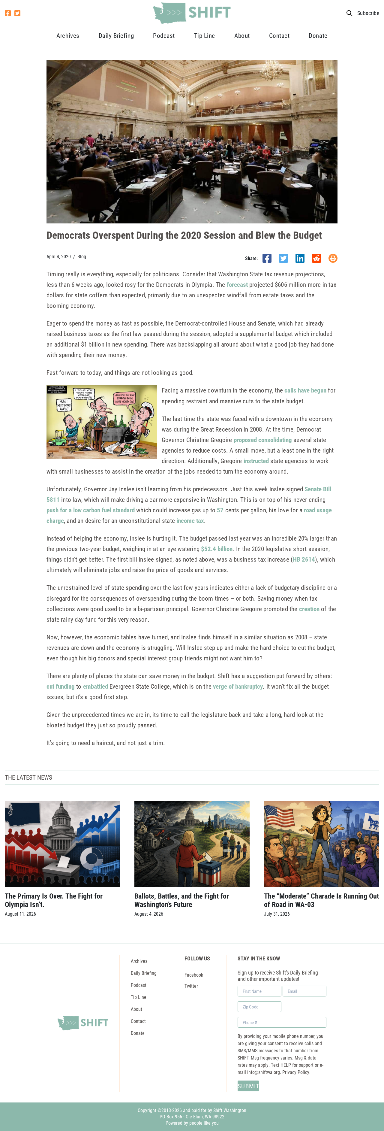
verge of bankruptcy (238, 686)
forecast (237, 284)
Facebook (193, 975)
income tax (190, 520)
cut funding (60, 686)
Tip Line (204, 35)
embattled (95, 686)
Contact (279, 35)
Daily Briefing (116, 35)
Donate (318, 35)
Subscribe (368, 13)
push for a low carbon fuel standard (90, 510)
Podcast (164, 35)
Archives (67, 35)
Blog (81, 256)
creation (309, 609)
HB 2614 (304, 559)
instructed (256, 460)
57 (220, 510)
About (242, 35)
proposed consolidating (263, 439)
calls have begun (305, 390)
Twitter (191, 986)
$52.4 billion (216, 548)
